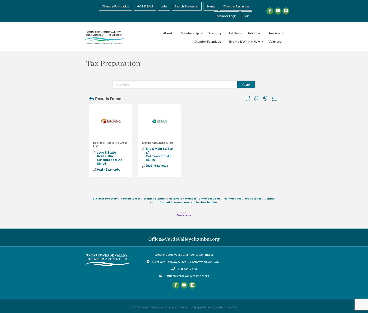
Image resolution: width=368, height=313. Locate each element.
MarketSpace (232, 198)
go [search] (248, 84)
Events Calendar (155, 198)
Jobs (164, 6)
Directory (215, 33)
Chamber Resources (236, 6)
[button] (91, 98)
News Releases (130, 198)
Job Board (255, 33)
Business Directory (105, 198)
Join (246, 16)
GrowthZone (231, 307)
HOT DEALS (145, 6)
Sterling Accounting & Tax (157, 142)
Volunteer (276, 41)
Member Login (226, 16)
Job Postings (253, 198)
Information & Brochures (173, 202)
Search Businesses (187, 6)
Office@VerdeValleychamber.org (184, 239)
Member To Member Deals (202, 198)
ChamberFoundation (115, 6)
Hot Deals (235, 33)
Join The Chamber (205, 202)
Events (210, 6)
